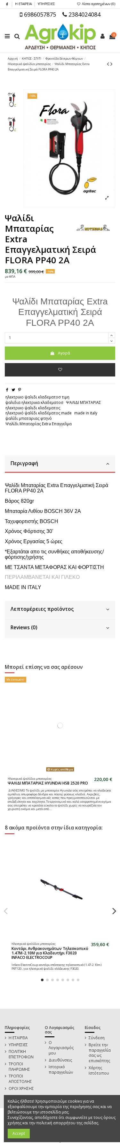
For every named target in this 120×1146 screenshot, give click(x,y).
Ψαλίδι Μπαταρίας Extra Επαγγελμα (38, 424)
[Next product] (111, 64)
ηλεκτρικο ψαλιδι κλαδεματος (32, 408)
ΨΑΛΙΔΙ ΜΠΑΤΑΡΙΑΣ (83, 402)
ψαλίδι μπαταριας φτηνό (28, 418)
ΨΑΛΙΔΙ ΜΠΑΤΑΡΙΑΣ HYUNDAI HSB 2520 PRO (48, 783)
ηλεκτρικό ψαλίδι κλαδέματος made (38, 413)
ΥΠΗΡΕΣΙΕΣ (46, 4)
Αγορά (64, 353)
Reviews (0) (24, 627)
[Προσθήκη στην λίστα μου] (60, 369)
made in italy (85, 413)
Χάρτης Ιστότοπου (99, 1070)
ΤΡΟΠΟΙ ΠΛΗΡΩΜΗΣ (19, 1067)
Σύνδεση (97, 1037)
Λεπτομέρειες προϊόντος (42, 609)
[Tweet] (13, 389)
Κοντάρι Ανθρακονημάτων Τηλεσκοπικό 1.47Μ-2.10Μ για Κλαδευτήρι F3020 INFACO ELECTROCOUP (50, 953)
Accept (18, 1133)
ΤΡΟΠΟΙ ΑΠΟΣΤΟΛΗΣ (20, 1079)
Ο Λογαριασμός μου (61, 1048)
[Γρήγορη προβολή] (64, 772)
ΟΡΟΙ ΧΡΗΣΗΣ (21, 1088)
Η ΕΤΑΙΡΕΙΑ (24, 4)
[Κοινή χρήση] (7, 389)
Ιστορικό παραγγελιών (61, 1069)
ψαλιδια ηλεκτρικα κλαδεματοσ (34, 402)
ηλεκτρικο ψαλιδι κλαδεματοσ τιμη (37, 397)
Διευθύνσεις (60, 1060)
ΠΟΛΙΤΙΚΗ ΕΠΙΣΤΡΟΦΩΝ (21, 1054)
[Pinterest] (19, 389)
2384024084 (83, 14)
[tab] (60, 464)
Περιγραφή (24, 463)
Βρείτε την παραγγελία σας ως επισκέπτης (100, 1052)
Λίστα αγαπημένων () (98, 4)
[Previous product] (108, 64)
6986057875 (39, 14)
